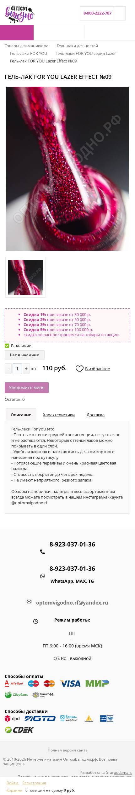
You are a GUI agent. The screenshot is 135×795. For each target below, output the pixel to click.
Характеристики (59, 415)
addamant (123, 772)
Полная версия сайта (68, 750)
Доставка (96, 415)
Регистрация (34, 783)
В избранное (97, 368)
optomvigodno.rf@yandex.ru (72, 602)
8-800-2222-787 (97, 13)
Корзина (14, 790)
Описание (21, 415)
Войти (13, 783)
